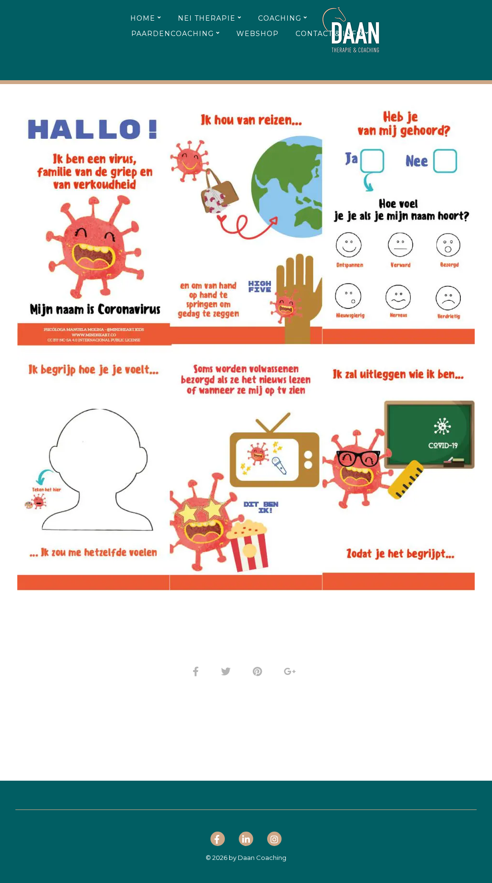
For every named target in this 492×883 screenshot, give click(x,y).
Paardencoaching (172, 33)
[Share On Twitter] (227, 670)
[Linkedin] (246, 840)
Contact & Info (329, 33)
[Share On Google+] (292, 670)
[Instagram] (274, 840)
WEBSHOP (257, 33)
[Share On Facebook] (197, 670)
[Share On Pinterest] (259, 670)
